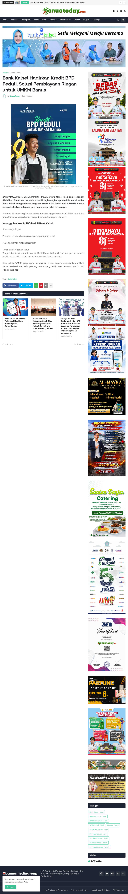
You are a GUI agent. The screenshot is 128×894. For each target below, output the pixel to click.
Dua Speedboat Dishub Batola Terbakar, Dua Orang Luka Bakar (57, 2)
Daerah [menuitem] (77, 20)
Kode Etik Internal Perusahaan (55, 890)
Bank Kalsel (16, 73)
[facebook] (114, 11)
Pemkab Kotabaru (99, 838)
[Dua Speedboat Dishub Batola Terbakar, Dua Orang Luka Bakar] (17, 2)
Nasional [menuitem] (14, 20)
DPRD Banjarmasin (98, 821)
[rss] (125, 11)
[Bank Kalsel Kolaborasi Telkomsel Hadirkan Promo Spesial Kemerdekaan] (15, 307)
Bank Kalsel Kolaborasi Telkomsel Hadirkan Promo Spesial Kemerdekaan (15, 322)
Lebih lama (78, 344)
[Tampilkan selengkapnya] (51, 285)
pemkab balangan (99, 847)
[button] (120, 2)
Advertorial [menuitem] (64, 20)
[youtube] (121, 11)
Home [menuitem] (4, 20)
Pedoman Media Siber (80, 890)
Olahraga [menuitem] (96, 20)
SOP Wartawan (119, 890)
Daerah (112, 825)
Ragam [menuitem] (86, 20)
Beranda (5, 73)
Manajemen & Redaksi (101, 890)
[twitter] (117, 11)
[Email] (46, 285)
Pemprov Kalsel (98, 843)
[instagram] (118, 874)
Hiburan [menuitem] (53, 20)
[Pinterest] (41, 285)
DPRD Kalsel (97, 825)
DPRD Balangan (98, 816)
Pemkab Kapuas (98, 834)
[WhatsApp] (36, 285)
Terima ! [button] (10, 887)
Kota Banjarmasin (99, 830)
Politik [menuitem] (36, 20)
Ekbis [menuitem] (44, 20)
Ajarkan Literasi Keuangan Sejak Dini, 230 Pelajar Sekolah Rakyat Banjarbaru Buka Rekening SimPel (43, 324)
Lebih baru (8, 344)
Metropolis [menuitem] (26, 20)
